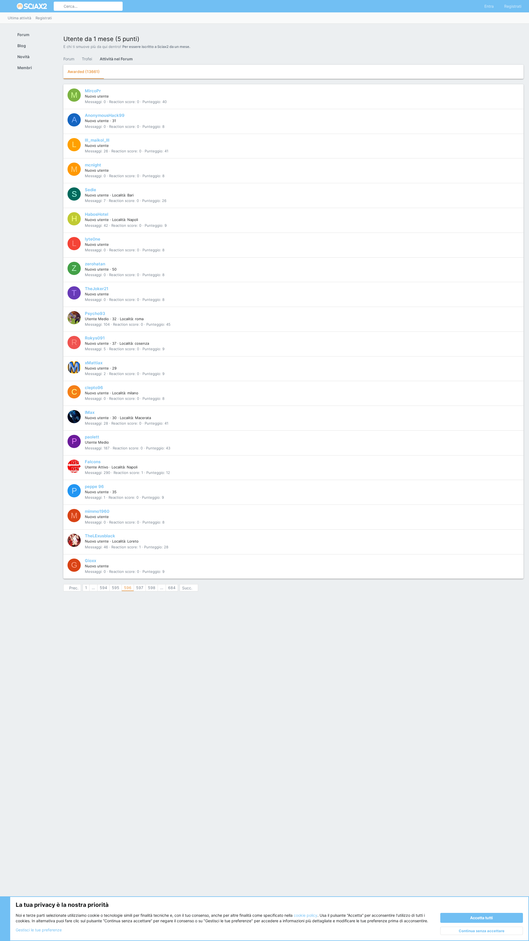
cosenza (142, 343)
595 (115, 587)
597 (139, 587)
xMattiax (93, 362)
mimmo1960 (97, 511)
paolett (92, 437)
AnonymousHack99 (105, 115)
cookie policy (305, 915)
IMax (90, 412)
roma (139, 319)
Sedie (90, 189)
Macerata (143, 418)
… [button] (93, 587)
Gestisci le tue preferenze (39, 929)
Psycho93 (95, 313)
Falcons (93, 461)
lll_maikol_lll (97, 140)
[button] (10, 6)
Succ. (187, 588)
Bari (130, 195)
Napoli (132, 219)
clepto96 (94, 387)
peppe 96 (94, 486)
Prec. (74, 588)
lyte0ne (92, 239)
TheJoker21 (96, 288)
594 (103, 587)
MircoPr (93, 90)
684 (172, 587)
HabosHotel (96, 214)
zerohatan (95, 263)
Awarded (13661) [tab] (84, 71)
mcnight (93, 165)
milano (132, 393)
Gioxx (90, 560)
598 (151, 587)
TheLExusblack (100, 535)
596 (127, 587)
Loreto (133, 541)
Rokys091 (95, 338)
